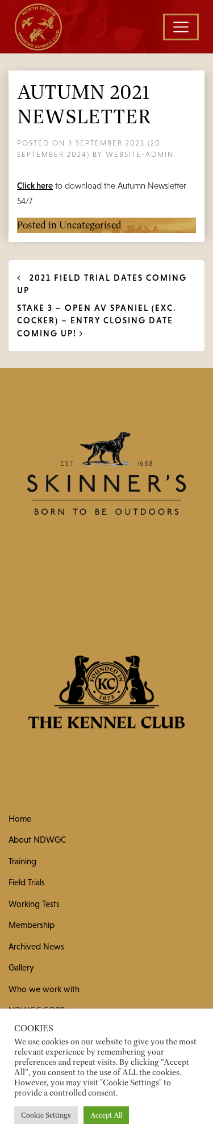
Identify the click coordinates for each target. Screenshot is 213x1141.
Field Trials (27, 882)
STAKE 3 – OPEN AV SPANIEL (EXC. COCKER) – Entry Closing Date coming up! (97, 320)
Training (22, 861)
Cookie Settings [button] (46, 1115)
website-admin (140, 154)
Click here (35, 185)
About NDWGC (37, 839)
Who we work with (44, 989)
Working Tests (34, 904)
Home (20, 818)
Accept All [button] (106, 1115)
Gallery (21, 967)
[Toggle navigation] (181, 27)
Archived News (36, 946)
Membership (32, 925)
